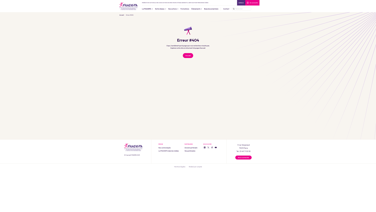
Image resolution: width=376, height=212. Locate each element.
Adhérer (241, 3)
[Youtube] (215, 147)
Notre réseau (159, 9)
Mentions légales (179, 167)
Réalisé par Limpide (195, 167)
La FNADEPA (146, 9)
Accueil (121, 15)
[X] (208, 147)
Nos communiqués (164, 148)
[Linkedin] (205, 148)
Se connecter (254, 3)
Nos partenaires (190, 151)
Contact (226, 9)
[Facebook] (212, 148)
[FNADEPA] (128, 6)
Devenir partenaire (191, 148)
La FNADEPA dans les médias (168, 151)
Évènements (196, 9)
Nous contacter (243, 158)
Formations (185, 9)
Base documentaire (211, 9)
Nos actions (172, 9)
